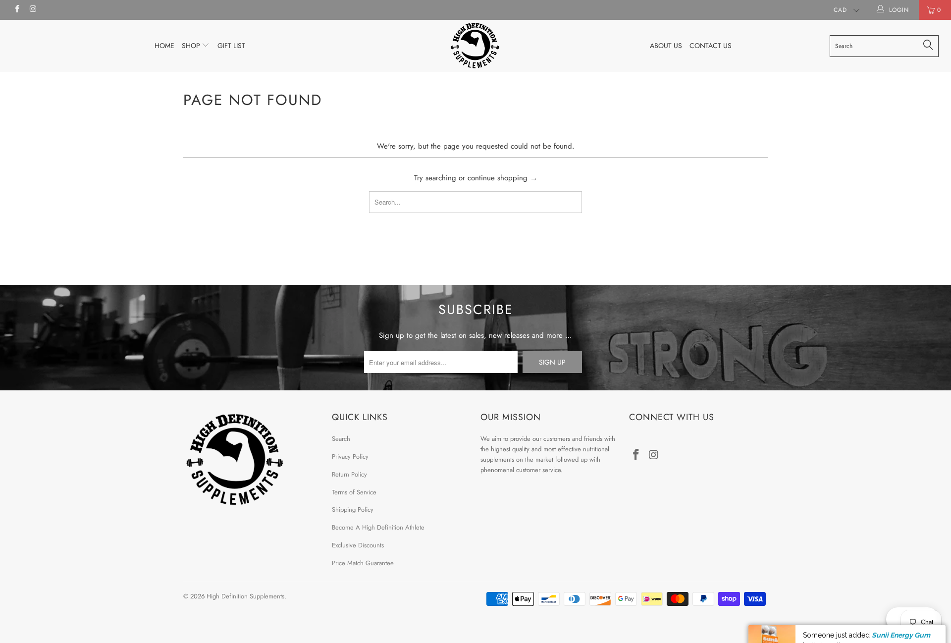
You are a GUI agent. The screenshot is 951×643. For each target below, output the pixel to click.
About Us (666, 46)
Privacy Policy (350, 456)
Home (164, 46)
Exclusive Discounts (358, 545)
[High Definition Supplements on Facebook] (16, 9)
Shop (192, 46)
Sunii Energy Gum (901, 610)
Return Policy (349, 474)
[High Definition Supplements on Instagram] (32, 9)
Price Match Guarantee (363, 563)
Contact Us (710, 46)
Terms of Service (354, 492)
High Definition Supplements (245, 596)
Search (341, 438)
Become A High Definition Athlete (378, 527)
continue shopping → (502, 177)
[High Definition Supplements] (475, 45)
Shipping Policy (352, 509)
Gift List (231, 46)
